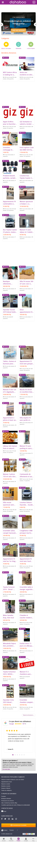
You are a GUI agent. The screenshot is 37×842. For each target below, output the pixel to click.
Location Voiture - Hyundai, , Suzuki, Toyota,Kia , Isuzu (26, 504)
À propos (3, 796)
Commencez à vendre (19, 825)
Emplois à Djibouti (5, 788)
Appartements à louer (6, 781)
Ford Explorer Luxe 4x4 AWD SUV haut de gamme (27, 149)
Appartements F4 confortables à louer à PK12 (9, 203)
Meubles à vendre (5, 786)
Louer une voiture (19, 779)
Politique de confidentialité (23, 805)
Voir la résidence (19, 31)
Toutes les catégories (6, 790)
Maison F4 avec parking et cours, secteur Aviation (26, 448)
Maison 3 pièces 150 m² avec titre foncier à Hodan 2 (9, 476)
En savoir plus (6, 769)
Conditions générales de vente (8, 805)
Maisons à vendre (5, 784)
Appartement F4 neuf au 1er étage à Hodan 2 (9, 561)
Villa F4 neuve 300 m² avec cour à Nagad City (26, 283)
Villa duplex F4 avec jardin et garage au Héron (26, 420)
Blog (16, 803)
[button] (12, 754)
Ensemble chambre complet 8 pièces (26, 702)
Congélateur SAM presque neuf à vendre (26, 532)
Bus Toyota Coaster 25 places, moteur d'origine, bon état (10, 232)
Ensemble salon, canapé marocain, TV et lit (9, 532)
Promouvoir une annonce (7, 800)
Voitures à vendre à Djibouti (8, 779)
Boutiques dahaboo (6, 798)
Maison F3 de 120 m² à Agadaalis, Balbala (9, 391)
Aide (2, 803)
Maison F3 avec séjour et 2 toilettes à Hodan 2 (27, 232)
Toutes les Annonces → (28, 715)
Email (4, 811)
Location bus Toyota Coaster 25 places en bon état (26, 178)
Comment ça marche (9, 803)
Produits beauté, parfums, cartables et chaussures (10, 178)
